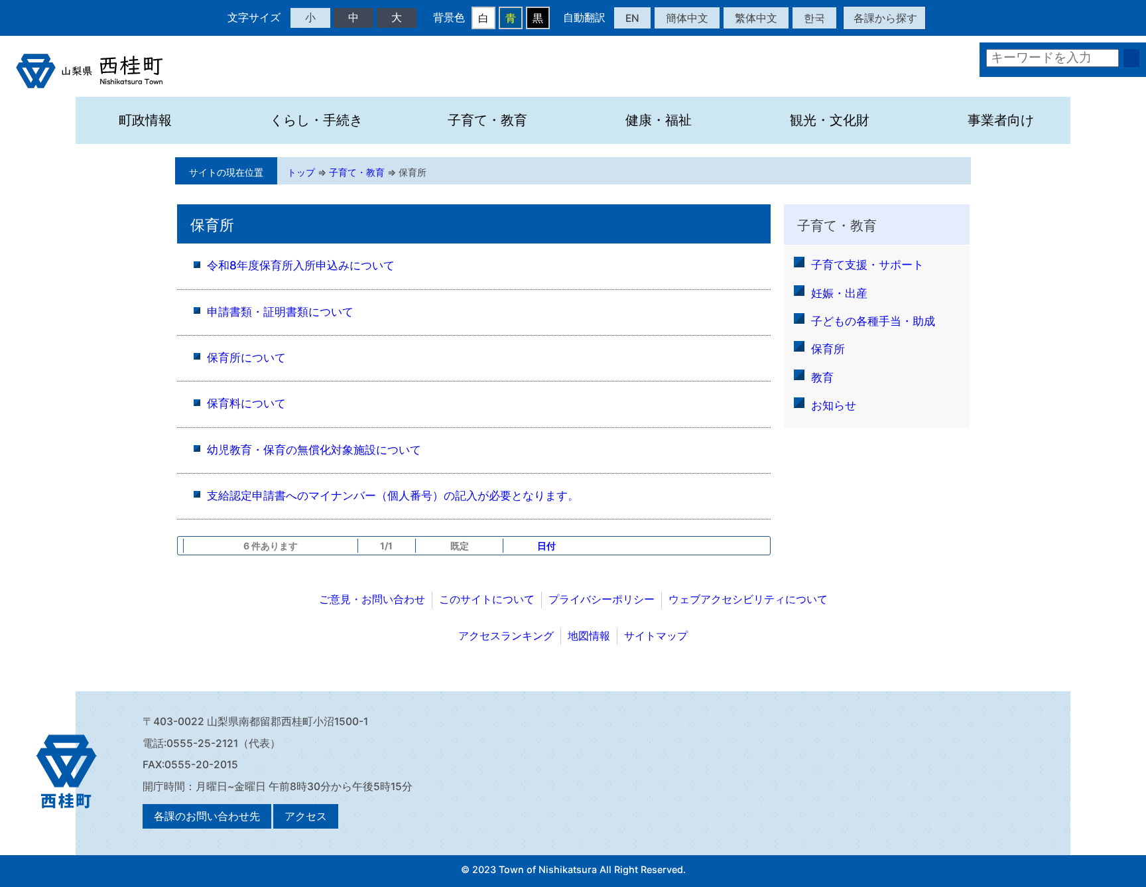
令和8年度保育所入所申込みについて (301, 265)
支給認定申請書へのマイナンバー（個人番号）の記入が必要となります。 (393, 495)
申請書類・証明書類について (280, 311)
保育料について (246, 403)
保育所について (246, 357)
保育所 (412, 172)
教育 (822, 377)
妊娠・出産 (839, 293)
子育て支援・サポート (867, 264)
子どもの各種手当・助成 (873, 321)
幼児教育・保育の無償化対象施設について (314, 449)
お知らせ (833, 405)
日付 (546, 545)
